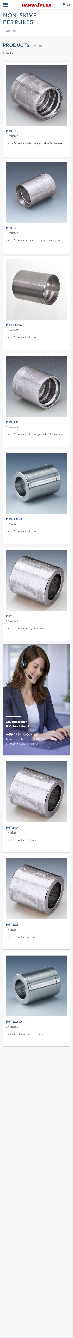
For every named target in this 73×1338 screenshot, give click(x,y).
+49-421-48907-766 (22, 734)
